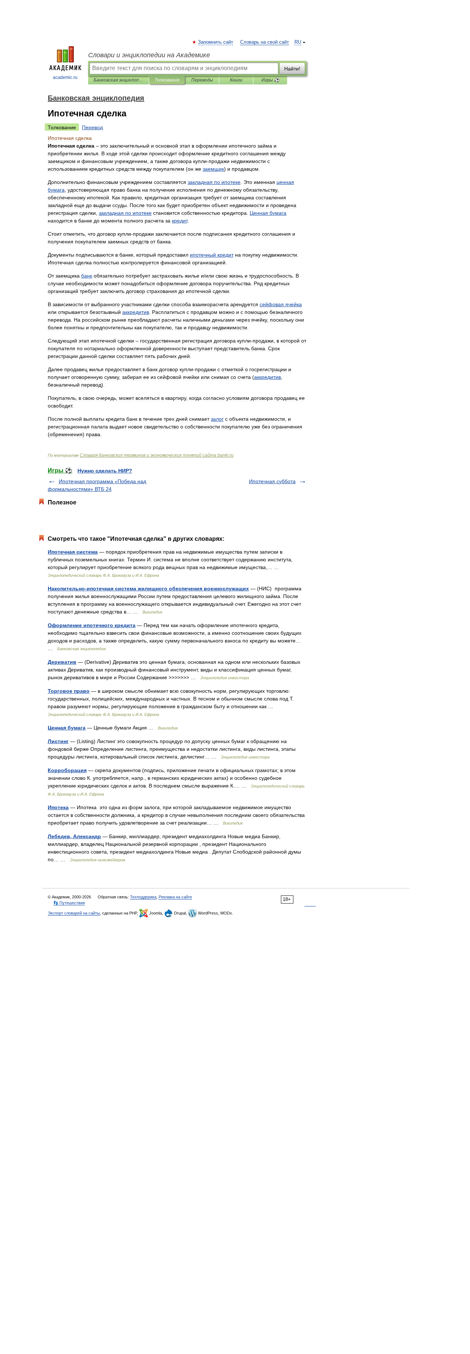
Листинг (58, 741)
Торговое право (69, 691)
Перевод (92, 127)
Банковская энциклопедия (118, 80)
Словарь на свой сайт (264, 42)
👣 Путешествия (69, 903)
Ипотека (58, 807)
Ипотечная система (73, 552)
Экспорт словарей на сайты (74, 913)
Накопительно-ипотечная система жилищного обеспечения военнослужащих (148, 588)
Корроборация (67, 770)
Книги (236, 80)
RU (297, 42)
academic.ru (65, 77)
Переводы (202, 80)
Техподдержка (143, 897)
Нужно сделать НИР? (104, 471)
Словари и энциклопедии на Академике (149, 55)
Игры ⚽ (270, 80)
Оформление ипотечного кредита (91, 625)
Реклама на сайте (175, 897)
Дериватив (62, 662)
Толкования (167, 80)
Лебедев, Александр (74, 836)
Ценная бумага (67, 728)
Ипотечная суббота (272, 481)
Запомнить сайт (216, 42)
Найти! (292, 69)
